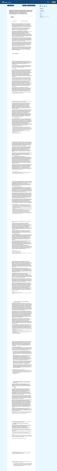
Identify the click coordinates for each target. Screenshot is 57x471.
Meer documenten (11, 5)
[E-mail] (41, 6)
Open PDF (24, 5)
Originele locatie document (30, 5)
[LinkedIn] (45, 6)
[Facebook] (47, 6)
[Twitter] (43, 6)
